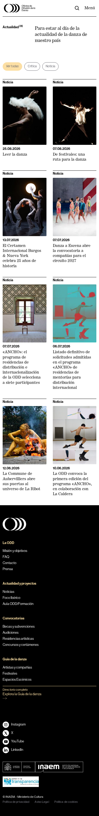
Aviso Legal (42, 802)
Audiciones (10, 632)
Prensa (8, 569)
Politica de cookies (66, 802)
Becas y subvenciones (19, 626)
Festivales (10, 673)
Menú (89, 8)
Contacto (9, 563)
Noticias (8, 592)
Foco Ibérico (11, 598)
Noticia (50, 66)
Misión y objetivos (15, 551)
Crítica (32, 66)
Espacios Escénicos (17, 679)
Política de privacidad (16, 802)
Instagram (18, 724)
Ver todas (12, 66)
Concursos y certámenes (21, 645)
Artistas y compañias (17, 667)
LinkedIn (17, 750)
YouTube (17, 741)
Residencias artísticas (18, 639)
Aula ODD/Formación (18, 604)
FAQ (6, 557)
